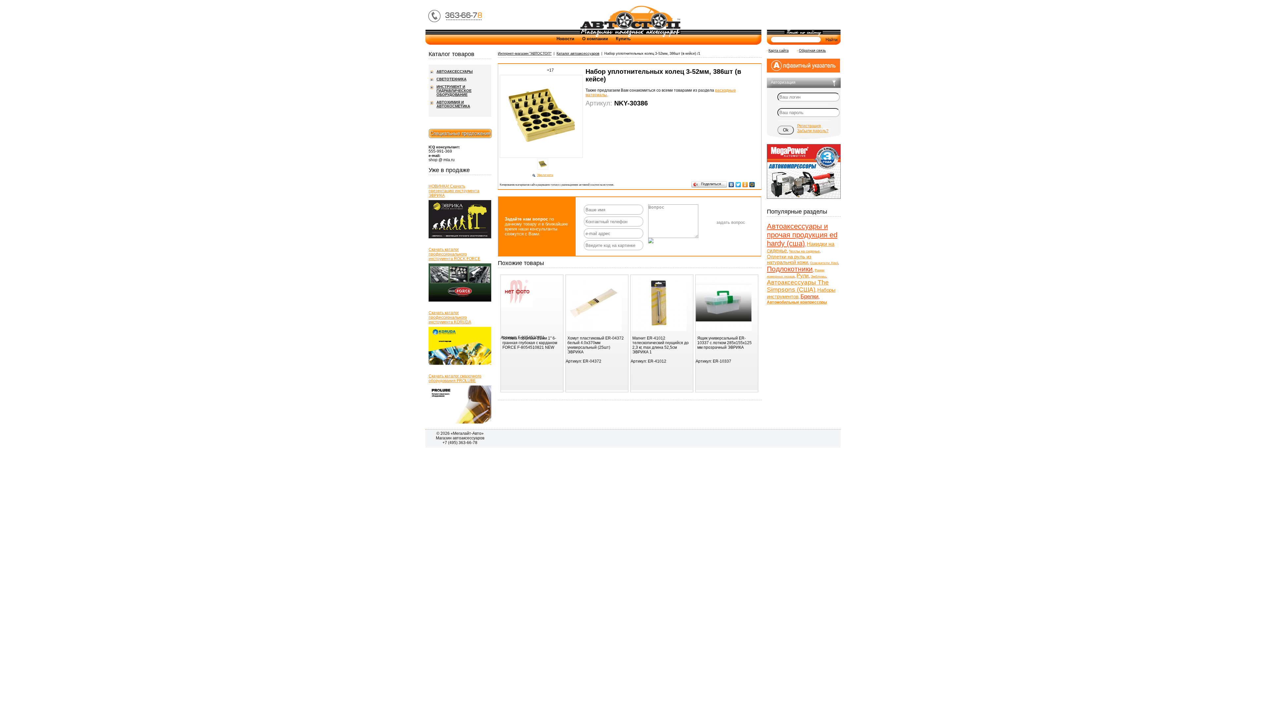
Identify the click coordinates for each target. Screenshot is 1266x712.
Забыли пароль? (813, 131)
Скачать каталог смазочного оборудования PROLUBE (455, 378)
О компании (595, 38)
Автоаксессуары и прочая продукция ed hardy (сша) (802, 235)
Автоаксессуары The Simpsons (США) (798, 286)
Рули (803, 276)
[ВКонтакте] (731, 184)
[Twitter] (738, 184)
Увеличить (545, 175)
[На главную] (630, 28)
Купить (623, 38)
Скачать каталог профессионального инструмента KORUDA (450, 317)
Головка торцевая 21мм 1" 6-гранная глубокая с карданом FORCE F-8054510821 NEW (529, 343)
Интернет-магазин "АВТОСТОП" (525, 53)
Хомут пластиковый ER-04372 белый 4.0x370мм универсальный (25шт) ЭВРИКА (595, 345)
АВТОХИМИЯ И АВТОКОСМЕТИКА (453, 104)
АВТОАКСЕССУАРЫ (455, 72)
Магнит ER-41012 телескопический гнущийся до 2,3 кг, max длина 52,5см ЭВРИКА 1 (660, 345)
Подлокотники (790, 269)
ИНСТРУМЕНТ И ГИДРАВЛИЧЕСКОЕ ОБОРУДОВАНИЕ (454, 91)
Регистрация (809, 126)
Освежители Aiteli (824, 263)
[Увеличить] (543, 157)
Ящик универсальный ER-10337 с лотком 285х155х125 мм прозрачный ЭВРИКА (724, 343)
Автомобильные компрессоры (797, 302)
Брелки (809, 296)
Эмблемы (818, 276)
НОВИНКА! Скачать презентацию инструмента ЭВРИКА (454, 191)
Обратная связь (812, 50)
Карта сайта (779, 50)
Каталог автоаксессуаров (578, 53)
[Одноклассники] (745, 184)
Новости (565, 38)
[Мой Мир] (752, 184)
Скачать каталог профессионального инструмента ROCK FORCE (454, 254)
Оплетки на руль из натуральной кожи (789, 259)
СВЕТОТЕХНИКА (452, 79)
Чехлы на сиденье (804, 251)
